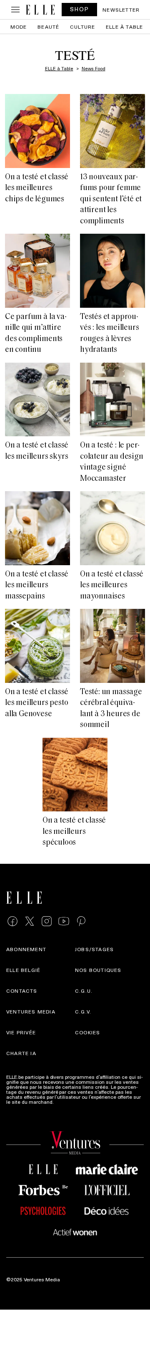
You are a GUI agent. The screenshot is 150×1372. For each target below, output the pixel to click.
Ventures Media (30, 1011)
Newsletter (121, 9)
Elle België (23, 970)
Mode (18, 26)
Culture (82, 26)
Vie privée (21, 1032)
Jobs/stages (94, 949)
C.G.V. (83, 1011)
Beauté (48, 26)
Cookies (87, 1032)
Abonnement (26, 949)
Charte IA (21, 1053)
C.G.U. (83, 990)
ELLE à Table (124, 26)
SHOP (79, 9)
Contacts (22, 990)
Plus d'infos (68, 1101)
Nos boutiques (98, 970)
